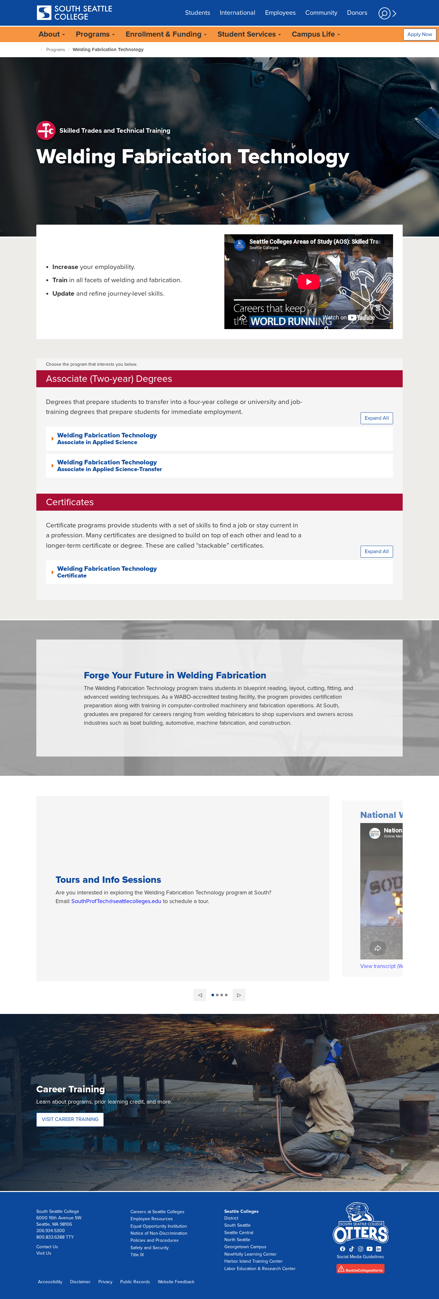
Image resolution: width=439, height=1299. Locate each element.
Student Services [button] (248, 34)
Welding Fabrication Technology (108, 49)
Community (321, 13)
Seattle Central (238, 1232)
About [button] (50, 34)
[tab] (219, 439)
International (237, 13)
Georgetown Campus (245, 1247)
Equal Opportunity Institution (158, 1226)
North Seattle (237, 1239)
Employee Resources (151, 1219)
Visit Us (43, 1253)
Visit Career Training (70, 1119)
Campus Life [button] (314, 34)
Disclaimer (80, 1282)
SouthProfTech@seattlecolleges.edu (116, 901)
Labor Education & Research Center (260, 1268)
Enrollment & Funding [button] (164, 34)
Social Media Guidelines (360, 1256)
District (231, 1218)
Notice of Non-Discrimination (158, 1233)
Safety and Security (149, 1247)
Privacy (105, 1282)
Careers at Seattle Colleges (157, 1211)
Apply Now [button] (420, 34)
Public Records (135, 1282)
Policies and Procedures (154, 1240)
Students (197, 13)
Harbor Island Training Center (253, 1261)
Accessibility (50, 1282)
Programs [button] (94, 34)
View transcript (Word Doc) (392, 966)
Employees (280, 13)
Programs (55, 49)
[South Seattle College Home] (74, 13)
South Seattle (237, 1225)
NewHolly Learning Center (250, 1254)
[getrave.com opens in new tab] (360, 1270)
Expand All (377, 418)
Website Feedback (176, 1282)
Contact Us (47, 1247)
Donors (357, 13)
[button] (219, 439)
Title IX (137, 1255)
